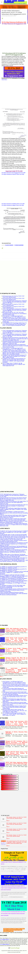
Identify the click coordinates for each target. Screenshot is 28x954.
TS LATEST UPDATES (9, 245)
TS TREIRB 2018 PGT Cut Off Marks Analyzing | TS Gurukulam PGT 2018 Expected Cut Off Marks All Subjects (13, 578)
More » (1, 635)
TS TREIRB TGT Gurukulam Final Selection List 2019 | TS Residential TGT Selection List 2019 (13, 567)
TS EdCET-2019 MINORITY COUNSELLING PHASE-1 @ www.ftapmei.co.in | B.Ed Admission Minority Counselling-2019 (16, 670)
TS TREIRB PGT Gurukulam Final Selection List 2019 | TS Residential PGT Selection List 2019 (13, 569)
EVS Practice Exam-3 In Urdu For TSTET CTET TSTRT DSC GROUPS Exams (13, 299)
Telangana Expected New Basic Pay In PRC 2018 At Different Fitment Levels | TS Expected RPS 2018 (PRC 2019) (16, 659)
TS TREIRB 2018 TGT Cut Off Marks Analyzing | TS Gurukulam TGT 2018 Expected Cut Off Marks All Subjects (13, 580)
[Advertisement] (14, 38)
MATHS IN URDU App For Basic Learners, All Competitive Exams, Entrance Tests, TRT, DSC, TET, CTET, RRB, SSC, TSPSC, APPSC (15, 710)
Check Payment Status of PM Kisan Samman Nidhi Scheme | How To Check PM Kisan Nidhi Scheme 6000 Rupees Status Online (15, 703)
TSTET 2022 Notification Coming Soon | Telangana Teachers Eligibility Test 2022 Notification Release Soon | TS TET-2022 (15, 310)
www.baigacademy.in (4, 944)
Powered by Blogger (15, 948)
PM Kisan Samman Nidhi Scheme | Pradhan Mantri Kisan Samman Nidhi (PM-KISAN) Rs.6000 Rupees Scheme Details (14, 707)
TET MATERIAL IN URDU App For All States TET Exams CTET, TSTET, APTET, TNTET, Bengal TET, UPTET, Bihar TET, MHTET (14, 714)
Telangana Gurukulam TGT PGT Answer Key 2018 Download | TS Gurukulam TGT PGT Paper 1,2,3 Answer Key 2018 (13, 583)
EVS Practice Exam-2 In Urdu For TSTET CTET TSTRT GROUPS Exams (13, 305)
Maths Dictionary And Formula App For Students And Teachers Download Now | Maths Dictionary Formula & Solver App (15, 320)
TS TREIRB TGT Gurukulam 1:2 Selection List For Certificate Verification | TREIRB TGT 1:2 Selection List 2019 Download (14, 572)
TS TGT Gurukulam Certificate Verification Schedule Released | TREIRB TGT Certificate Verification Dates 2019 (13, 575)
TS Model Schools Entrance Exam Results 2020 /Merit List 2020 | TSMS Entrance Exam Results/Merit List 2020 (13, 558)
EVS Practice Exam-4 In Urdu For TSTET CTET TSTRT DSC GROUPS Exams (13, 297)
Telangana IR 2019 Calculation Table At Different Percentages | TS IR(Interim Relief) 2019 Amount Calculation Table (16, 742)
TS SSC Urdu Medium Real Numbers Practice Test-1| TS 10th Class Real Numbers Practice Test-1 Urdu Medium (15, 696)
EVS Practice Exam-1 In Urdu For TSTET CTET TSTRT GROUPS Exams (13, 307)
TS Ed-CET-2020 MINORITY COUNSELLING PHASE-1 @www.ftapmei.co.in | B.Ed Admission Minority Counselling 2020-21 (14, 513)
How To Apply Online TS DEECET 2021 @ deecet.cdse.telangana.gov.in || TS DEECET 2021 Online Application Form (14, 364)
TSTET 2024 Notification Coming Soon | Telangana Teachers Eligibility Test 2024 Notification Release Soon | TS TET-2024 (15, 302)
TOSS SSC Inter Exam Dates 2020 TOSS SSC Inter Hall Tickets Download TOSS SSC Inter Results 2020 (12, 538)
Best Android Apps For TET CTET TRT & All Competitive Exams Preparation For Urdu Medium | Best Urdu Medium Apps (15, 313)
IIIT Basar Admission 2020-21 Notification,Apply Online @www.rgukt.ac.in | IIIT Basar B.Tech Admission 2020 (13, 519)
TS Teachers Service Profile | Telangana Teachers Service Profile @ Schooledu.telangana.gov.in (13, 541)
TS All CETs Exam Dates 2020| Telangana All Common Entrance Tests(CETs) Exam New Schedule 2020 (15, 689)
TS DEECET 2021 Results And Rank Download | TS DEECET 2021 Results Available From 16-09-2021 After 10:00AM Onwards (14, 356)
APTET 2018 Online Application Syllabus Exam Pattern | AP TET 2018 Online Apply (16, 763)
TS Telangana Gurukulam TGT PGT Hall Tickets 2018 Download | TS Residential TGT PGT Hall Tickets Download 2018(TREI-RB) (12, 586)
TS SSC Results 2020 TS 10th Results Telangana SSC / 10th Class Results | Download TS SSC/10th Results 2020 (14, 561)
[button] (2, 18)
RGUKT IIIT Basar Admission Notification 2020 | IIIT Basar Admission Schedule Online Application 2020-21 (13, 522)
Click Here (4, 79)
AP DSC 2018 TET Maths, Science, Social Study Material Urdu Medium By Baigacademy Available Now (16, 753)
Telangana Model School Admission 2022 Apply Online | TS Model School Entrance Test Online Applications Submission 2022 (14, 342)
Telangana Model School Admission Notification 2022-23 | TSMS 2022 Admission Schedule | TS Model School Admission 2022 (15, 346)
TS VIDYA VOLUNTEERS (19, 245)
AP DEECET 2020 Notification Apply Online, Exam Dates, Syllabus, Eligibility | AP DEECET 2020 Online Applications (15, 700)
